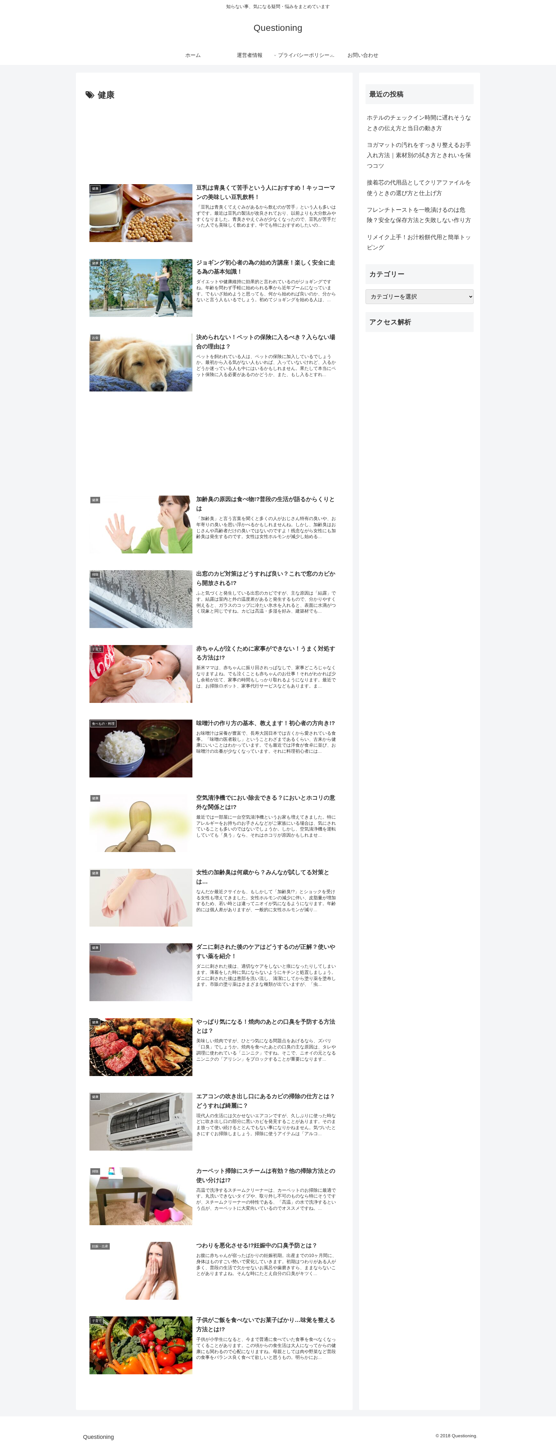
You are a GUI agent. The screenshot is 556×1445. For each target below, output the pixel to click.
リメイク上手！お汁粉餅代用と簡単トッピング (419, 242)
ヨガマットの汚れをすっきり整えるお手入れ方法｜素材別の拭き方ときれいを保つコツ (419, 155)
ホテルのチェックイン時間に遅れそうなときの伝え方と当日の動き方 (419, 122)
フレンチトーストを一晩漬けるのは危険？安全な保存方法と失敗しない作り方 (419, 215)
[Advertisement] (214, 138)
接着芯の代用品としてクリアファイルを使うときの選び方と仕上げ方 (419, 187)
